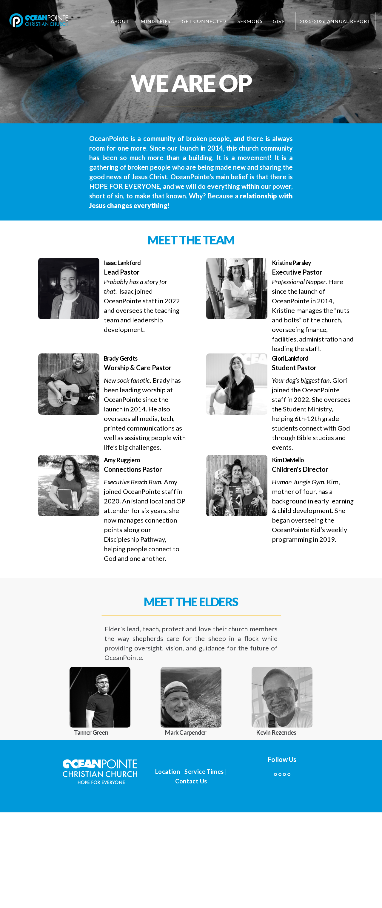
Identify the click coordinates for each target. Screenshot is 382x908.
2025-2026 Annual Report (335, 21)
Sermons (250, 21)
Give (279, 21)
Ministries (156, 21)
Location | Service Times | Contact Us (191, 776)
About (121, 21)
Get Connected (204, 21)
